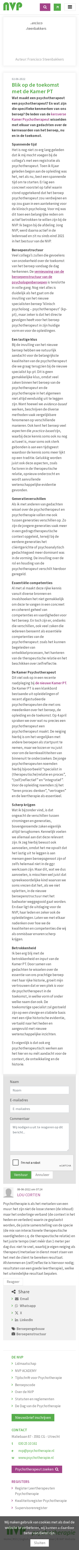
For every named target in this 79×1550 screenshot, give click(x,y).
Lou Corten (28, 1194)
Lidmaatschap (25, 1363)
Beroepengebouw (31, 1328)
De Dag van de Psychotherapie (38, 1406)
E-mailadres (19, 1100)
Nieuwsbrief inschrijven (33, 1417)
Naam (14, 1081)
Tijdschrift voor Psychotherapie (38, 1377)
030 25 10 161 (27, 1443)
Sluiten (39, 1543)
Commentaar (19, 1118)
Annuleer (42, 1174)
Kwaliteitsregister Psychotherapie (41, 1500)
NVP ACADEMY (25, 1370)
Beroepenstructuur (31, 1334)
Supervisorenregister (31, 1507)
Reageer (13, 1281)
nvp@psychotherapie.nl (36, 1450)
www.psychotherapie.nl (36, 1457)
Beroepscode (25, 1385)
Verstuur (21, 1174)
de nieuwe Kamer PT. (51, 683)
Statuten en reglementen (34, 1399)
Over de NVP (24, 1391)
